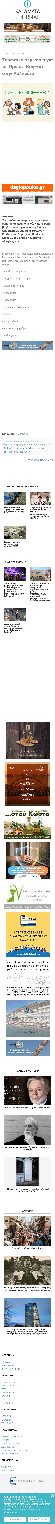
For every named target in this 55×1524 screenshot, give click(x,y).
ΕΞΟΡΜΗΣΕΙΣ (7, 1403)
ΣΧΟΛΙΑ (5, 1399)
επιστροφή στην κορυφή (40, 460)
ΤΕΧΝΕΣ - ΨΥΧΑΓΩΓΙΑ (11, 1436)
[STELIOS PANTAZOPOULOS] (28, 979)
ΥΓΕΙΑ (4, 1389)
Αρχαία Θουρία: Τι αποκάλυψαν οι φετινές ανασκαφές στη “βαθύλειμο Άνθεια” (13, 628)
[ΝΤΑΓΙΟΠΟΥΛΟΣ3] (27, 189)
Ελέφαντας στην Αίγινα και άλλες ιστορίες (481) (12, 544)
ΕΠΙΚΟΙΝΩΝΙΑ (7, 1471)
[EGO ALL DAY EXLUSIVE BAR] (27, 29)
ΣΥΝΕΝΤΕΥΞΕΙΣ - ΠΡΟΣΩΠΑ (14, 1450)
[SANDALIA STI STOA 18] (28, 741)
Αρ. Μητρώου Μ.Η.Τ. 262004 (31, 1481)
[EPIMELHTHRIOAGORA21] (28, 1049)
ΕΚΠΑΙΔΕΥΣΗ (7, 1386)
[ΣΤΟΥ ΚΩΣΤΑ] (27, 825)
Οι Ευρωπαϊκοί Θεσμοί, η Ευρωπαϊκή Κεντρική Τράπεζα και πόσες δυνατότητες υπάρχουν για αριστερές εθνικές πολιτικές (27, 1331)
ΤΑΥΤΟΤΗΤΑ (6, 1467)
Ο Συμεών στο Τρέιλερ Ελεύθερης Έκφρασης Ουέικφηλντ (27, 1148)
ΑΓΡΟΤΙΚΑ (6, 1416)
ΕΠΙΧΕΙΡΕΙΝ (6, 1420)
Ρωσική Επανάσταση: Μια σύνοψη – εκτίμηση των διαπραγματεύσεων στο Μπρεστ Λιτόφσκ (27, 1289)
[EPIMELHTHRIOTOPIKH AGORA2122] (27, 347)
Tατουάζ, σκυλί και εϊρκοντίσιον (27, 1248)
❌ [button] (53, 1496)
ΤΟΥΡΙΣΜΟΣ (7, 1423)
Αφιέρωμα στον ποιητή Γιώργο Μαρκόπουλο (27, 1107)
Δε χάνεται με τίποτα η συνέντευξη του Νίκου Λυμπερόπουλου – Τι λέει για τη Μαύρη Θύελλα (40, 512)
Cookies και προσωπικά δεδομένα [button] (22, 1509)
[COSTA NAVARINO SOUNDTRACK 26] (27, 785)
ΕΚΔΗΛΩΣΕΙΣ (7, 1440)
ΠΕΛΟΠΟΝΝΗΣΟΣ (9, 1365)
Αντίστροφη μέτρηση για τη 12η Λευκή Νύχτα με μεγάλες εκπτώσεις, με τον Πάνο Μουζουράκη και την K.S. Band (14, 589)
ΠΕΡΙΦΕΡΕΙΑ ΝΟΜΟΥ (11, 1369)
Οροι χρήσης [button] (11, 1512)
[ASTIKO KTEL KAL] (28, 936)
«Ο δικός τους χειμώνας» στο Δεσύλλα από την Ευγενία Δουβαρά (27, 1190)
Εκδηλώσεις (21, 434)
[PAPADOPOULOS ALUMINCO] (27, 201)
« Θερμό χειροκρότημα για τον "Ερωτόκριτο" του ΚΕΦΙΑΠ (27, 444)
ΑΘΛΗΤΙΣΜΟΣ (7, 1447)
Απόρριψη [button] (15, 1519)
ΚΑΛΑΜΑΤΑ (6, 1362)
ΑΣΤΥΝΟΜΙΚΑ (7, 1393)
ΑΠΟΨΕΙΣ (5, 1396)
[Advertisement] (27, 153)
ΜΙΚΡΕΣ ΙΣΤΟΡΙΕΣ (9, 1454)
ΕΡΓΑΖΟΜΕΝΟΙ (8, 1382)
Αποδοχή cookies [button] (39, 1519)
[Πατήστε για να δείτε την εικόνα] (27, 102)
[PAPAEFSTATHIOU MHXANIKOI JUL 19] (28, 1019)
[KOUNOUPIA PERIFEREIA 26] (28, 862)
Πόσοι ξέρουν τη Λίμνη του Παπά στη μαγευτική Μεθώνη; (14, 509)
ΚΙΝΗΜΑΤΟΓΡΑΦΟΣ (10, 1443)
